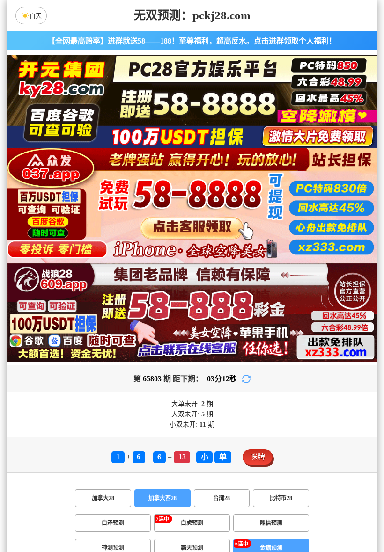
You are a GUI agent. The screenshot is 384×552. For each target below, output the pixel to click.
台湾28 (221, 498)
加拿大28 (103, 498)
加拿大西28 (162, 498)
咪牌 (257, 457)
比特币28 (281, 498)
